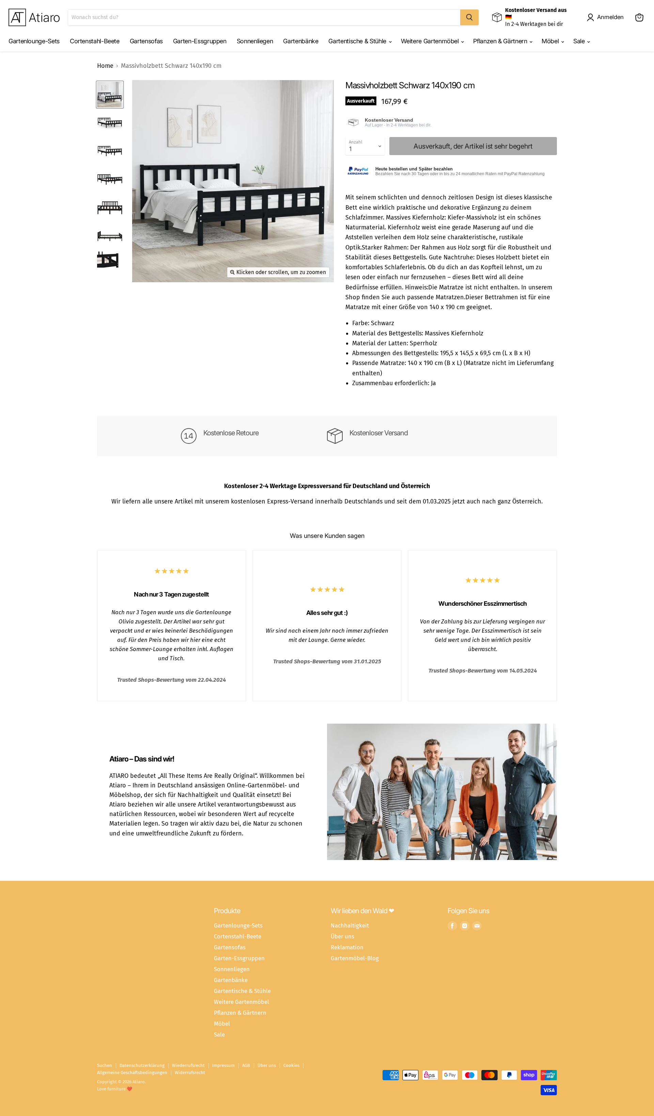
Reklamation (347, 947)
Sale (579, 41)
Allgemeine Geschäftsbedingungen (132, 1072)
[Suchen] (469, 17)
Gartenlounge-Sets (34, 41)
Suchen (104, 1065)
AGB (246, 1065)
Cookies (291, 1065)
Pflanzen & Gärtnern (501, 41)
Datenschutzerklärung (142, 1065)
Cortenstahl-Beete (95, 41)
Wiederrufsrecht (188, 1065)
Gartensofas (146, 41)
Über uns (342, 936)
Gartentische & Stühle (358, 41)
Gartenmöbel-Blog (355, 958)
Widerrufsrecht (190, 1072)
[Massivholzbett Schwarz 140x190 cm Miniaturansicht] (109, 94)
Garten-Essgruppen (200, 41)
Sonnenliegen (255, 41)
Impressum (223, 1065)
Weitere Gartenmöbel (431, 41)
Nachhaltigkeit (350, 925)
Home (105, 66)
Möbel (551, 41)
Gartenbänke (300, 41)
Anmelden (610, 17)
